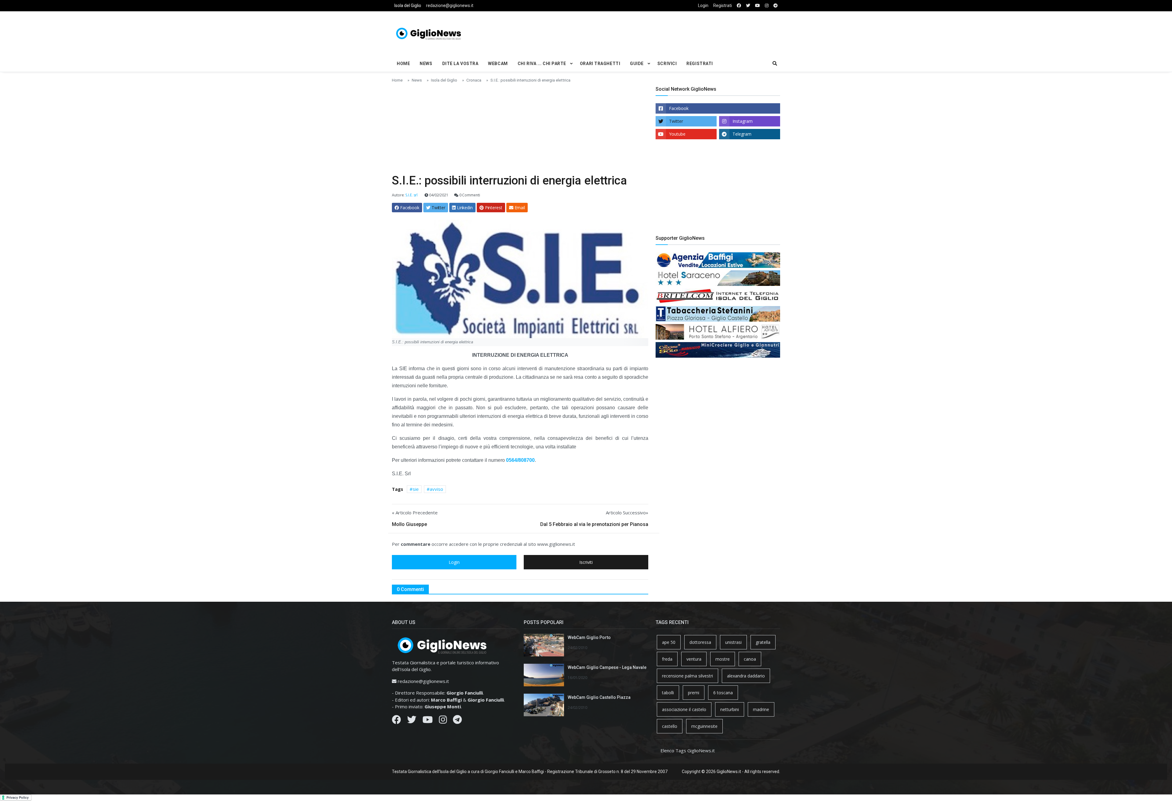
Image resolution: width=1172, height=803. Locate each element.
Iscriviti (586, 562)
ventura (693, 659)
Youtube (677, 134)
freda (667, 659)
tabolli (668, 692)
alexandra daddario (746, 676)
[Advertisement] (652, 32)
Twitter (676, 121)
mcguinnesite (704, 726)
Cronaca (473, 80)
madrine (761, 709)
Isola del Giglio (407, 5)
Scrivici (667, 63)
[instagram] (766, 5)
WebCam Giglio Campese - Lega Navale (607, 667)
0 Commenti (469, 195)
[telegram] (775, 5)
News (426, 63)
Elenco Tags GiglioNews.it (687, 750)
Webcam (498, 63)
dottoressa (700, 642)
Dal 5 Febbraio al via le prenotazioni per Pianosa (594, 524)
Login (703, 5)
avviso (436, 489)
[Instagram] (443, 721)
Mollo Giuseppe (409, 524)
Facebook (679, 108)
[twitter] (748, 5)
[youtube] (757, 5)
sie (416, 489)
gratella (763, 642)
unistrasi (733, 642)
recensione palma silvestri (687, 676)
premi (693, 692)
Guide (637, 63)
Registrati (722, 5)
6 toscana (723, 692)
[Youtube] (427, 721)
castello (669, 726)
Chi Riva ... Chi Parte (542, 63)
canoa (750, 659)
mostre (722, 659)
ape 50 (668, 642)
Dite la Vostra (460, 63)
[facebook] (738, 5)
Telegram (742, 134)
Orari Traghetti (600, 63)
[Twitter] (411, 721)
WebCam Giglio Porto (589, 637)
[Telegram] (457, 721)
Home (403, 63)
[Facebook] (396, 721)
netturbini (729, 709)
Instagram (743, 121)
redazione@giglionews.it (449, 5)
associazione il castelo (684, 709)
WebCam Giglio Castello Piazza (599, 697)
